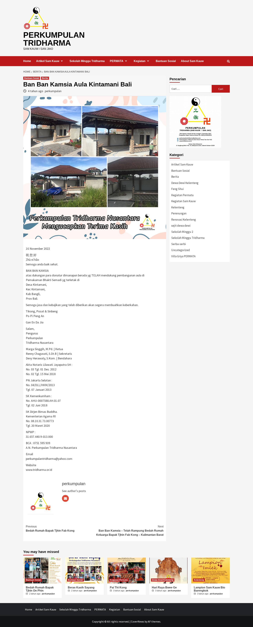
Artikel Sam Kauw (47, 61)
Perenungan (178, 213)
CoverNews (137, 621)
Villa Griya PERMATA (183, 256)
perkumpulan (53, 91)
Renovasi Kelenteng (183, 219)
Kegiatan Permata (182, 195)
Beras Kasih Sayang (81, 587)
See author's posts (74, 491)
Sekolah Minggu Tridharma (87, 61)
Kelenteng (177, 207)
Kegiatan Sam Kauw (183, 201)
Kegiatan (139, 61)
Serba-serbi (178, 244)
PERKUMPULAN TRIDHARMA (54, 38)
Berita (45, 78)
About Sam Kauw (192, 61)
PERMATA (116, 61)
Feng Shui (177, 189)
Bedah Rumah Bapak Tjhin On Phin (40, 589)
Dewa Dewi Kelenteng (184, 183)
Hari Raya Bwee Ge (164, 587)
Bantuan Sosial (166, 61)
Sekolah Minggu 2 (182, 232)
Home (27, 61)
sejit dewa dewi (180, 225)
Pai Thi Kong (118, 587)
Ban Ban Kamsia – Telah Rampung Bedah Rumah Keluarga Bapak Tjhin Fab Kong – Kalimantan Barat (130, 530)
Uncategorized (180, 250)
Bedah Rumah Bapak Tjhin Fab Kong (50, 528)
